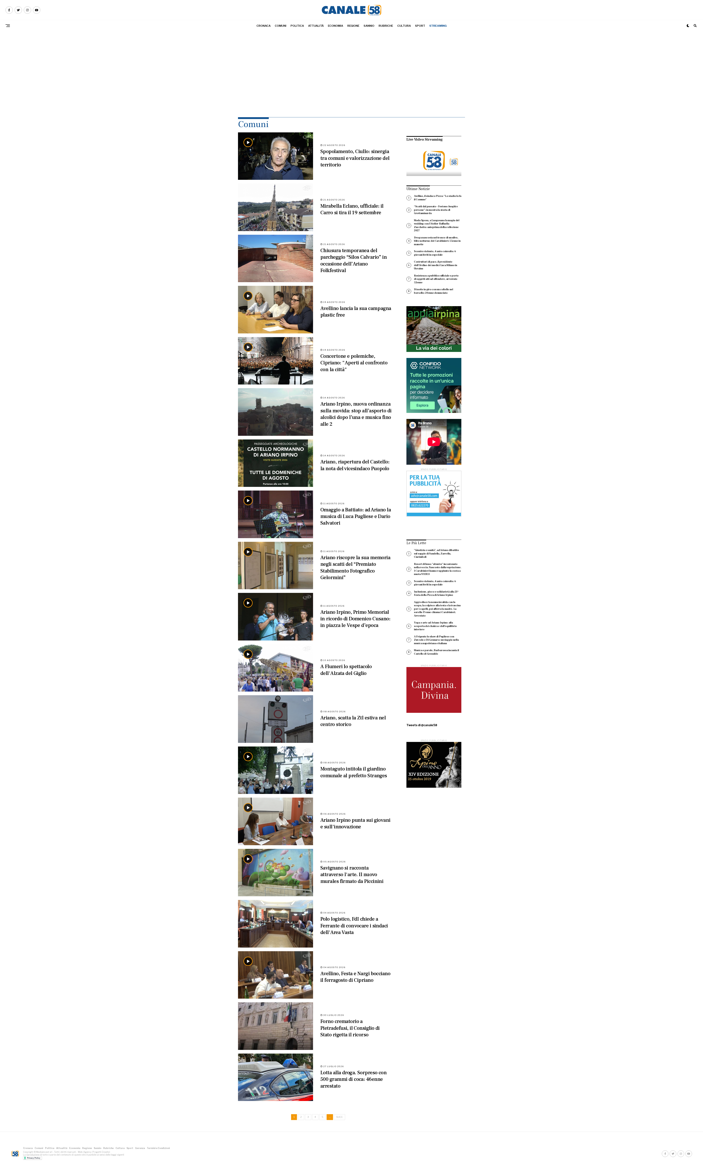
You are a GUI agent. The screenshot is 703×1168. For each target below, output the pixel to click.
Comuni (280, 25)
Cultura (404, 25)
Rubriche (386, 25)
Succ (339, 1117)
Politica (297, 25)
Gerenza (140, 1148)
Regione (353, 25)
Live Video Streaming (424, 139)
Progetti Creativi (101, 1152)
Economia (335, 25)
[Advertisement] (351, 82)
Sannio (369, 25)
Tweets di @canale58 (421, 725)
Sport (420, 25)
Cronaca (263, 25)
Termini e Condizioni (158, 1148)
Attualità (316, 25)
